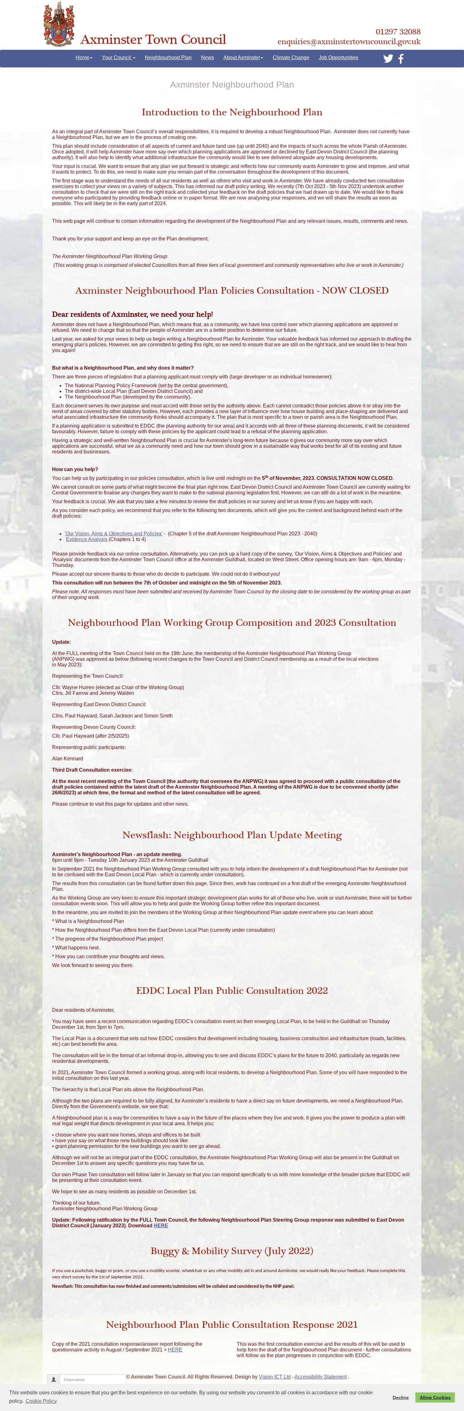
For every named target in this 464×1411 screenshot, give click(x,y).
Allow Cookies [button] (435, 1397)
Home (82, 57)
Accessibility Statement (320, 1376)
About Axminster (241, 57)
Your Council (117, 57)
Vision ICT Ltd (275, 1376)
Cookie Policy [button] (41, 1401)
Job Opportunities (338, 57)
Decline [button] (401, 1397)
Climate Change (291, 57)
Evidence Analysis (86, 539)
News (207, 57)
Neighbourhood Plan (168, 57)
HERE (161, 1225)
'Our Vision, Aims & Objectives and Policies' (114, 533)
